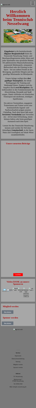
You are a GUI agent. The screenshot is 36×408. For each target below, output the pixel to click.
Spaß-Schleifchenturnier (12, 189)
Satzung (18, 361)
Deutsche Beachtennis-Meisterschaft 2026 (17, 172)
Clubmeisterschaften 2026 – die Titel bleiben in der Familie (17, 259)
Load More (18, 274)
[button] (18, 298)
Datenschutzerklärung (18, 358)
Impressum (18, 355)
